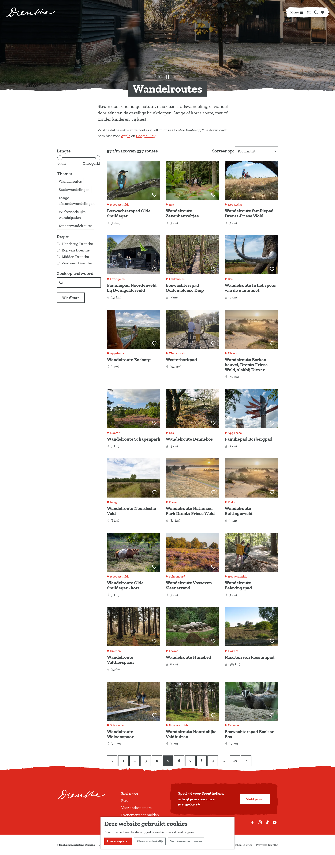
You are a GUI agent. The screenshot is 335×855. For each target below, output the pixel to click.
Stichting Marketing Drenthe (77, 844)
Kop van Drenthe (76, 250)
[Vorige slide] (160, 77)
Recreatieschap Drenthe (237, 844)
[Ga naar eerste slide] (174, 77)
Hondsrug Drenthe (77, 243)
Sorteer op (223, 151)
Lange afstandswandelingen (77, 200)
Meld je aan (255, 799)
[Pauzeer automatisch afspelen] (167, 77)
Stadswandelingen (74, 189)
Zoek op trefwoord (75, 273)
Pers (124, 800)
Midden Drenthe (75, 256)
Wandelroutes (70, 181)
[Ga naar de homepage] (30, 12)
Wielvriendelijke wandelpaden (72, 214)
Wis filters (70, 297)
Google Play (145, 135)
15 (235, 762)
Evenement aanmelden (140, 814)
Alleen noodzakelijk (149, 841)
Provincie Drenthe (267, 844)
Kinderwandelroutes (75, 225)
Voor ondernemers (136, 807)
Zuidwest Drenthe (77, 263)
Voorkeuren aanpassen (186, 841)
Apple (125, 135)
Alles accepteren (118, 841)
